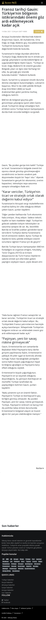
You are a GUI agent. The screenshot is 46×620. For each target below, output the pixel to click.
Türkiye (27, 559)
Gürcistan (37, 564)
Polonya (13, 564)
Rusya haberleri (7, 582)
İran (33, 559)
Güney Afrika (7, 571)
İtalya (40, 561)
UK (3, 559)
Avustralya (21, 566)
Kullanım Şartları (26, 608)
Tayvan (28, 561)
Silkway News (12, 618)
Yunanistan (6, 564)
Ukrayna (20, 564)
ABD (7, 559)
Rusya (22, 559)
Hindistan (5, 561)
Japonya (38, 559)
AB (11, 559)
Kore (22, 561)
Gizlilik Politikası (7, 613)
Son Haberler (6, 593)
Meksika (20, 568)
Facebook (6, 602)
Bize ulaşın (15, 608)
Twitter (6, 600)
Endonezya (13, 568)
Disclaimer (17, 613)
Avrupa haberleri (7, 590)
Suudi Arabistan (30, 568)
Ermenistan (6, 566)
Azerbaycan (28, 564)
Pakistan (17, 561)
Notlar (39, 468)
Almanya (5, 568)
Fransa (34, 561)
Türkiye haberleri (8, 580)
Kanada (14, 566)
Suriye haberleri (7, 587)
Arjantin (28, 566)
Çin (11, 561)
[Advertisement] (23, 139)
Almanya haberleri (8, 585)
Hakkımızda (5, 608)
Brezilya (35, 566)
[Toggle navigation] (42, 3)
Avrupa (16, 559)
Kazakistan (16, 571)
